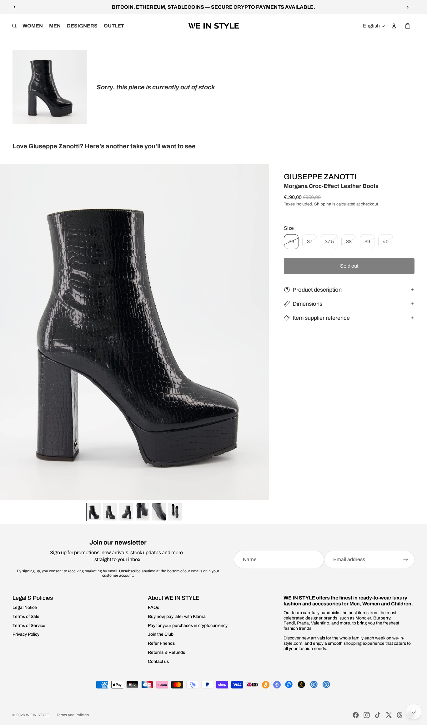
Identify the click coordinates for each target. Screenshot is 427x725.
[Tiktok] (377, 715)
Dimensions (307, 303)
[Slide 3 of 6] (126, 511)
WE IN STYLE (37, 715)
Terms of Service (29, 625)
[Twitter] (389, 715)
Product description (317, 289)
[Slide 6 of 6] (175, 511)
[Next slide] (407, 7)
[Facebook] (355, 715)
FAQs (153, 607)
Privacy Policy (26, 634)
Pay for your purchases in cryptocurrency (188, 625)
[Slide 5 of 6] (159, 511)
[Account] (394, 26)
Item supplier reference (321, 317)
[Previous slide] (15, 7)
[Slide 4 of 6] (142, 511)
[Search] (14, 26)
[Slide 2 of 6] (110, 511)
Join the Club (160, 634)
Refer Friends (161, 643)
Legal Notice (25, 607)
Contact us (158, 661)
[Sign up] (406, 559)
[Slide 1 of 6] (94, 511)
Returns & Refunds (166, 652)
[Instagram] (366, 715)
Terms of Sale (26, 616)
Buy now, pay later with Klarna (177, 616)
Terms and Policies (73, 715)
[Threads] (400, 715)
